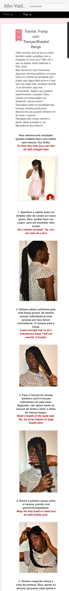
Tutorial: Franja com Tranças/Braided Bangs (36, 39)
